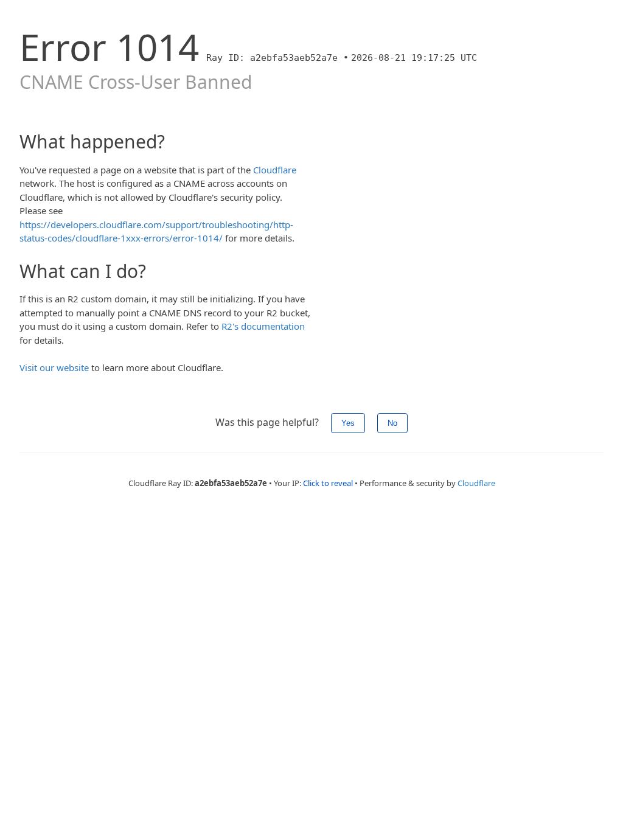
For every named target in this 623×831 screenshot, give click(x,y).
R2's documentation (263, 326)
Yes (348, 423)
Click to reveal (328, 483)
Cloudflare (274, 170)
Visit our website (54, 367)
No (392, 423)
